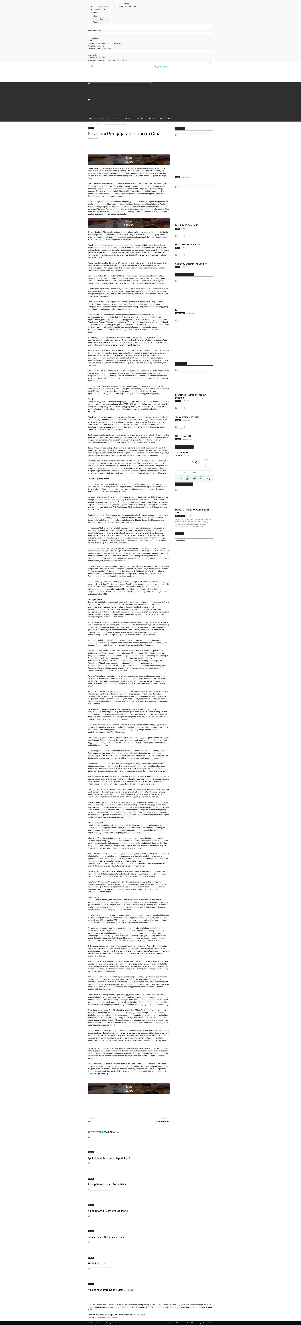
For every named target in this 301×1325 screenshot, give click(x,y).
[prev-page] (88, 1295)
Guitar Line (139, 118)
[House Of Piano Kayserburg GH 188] (194, 498)
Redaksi (210, 1323)
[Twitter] (118, 1)
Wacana (116, 118)
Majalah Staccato (98, 1323)
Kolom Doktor (128, 118)
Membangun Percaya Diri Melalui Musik (111, 1289)
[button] (210, 85)
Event (109, 118)
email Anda (92, 55)
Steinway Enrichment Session (191, 263)
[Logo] (120, 84)
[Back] (124, 1)
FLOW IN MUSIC (97, 1263)
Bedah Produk (180, 516)
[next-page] (89, 1295)
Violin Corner (151, 118)
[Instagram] (117, 1)
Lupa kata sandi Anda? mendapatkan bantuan (106, 43)
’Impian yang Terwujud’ (187, 417)
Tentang (198, 1323)
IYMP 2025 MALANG (186, 225)
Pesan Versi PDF (187, 1323)
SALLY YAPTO (183, 436)
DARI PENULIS (112, 1132)
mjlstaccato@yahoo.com (108, 1317)
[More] (106, 147)
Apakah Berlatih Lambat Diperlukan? (109, 1158)
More (170, 118)
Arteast (117, 1323)
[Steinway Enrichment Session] (194, 257)
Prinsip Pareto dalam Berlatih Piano (108, 1184)
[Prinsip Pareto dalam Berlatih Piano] (129, 1171)
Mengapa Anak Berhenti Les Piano (108, 1210)
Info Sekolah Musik (100, 6)
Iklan (204, 1323)
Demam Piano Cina (162, 1121)
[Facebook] (115, 1)
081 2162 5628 (139, 1315)
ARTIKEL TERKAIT (96, 1132)
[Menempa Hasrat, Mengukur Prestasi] (194, 380)
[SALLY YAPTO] (194, 429)
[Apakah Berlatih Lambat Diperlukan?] (129, 1144)
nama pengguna (94, 30)
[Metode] (194, 293)
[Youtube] (120, 1)
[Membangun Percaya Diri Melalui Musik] (129, 1276)
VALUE (90, 1121)
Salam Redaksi (180, 313)
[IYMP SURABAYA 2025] (194, 238)
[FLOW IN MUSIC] (129, 1250)
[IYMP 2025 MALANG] (194, 204)
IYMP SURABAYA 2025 (187, 244)
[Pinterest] (95, 147)
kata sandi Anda (94, 38)
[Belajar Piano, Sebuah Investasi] (129, 1223)
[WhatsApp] (101, 147)
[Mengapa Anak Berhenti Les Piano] (129, 1197)
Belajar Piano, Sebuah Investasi (106, 1237)
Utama (101, 118)
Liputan (161, 118)
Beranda (92, 118)
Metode (179, 310)
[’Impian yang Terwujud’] (194, 410)
